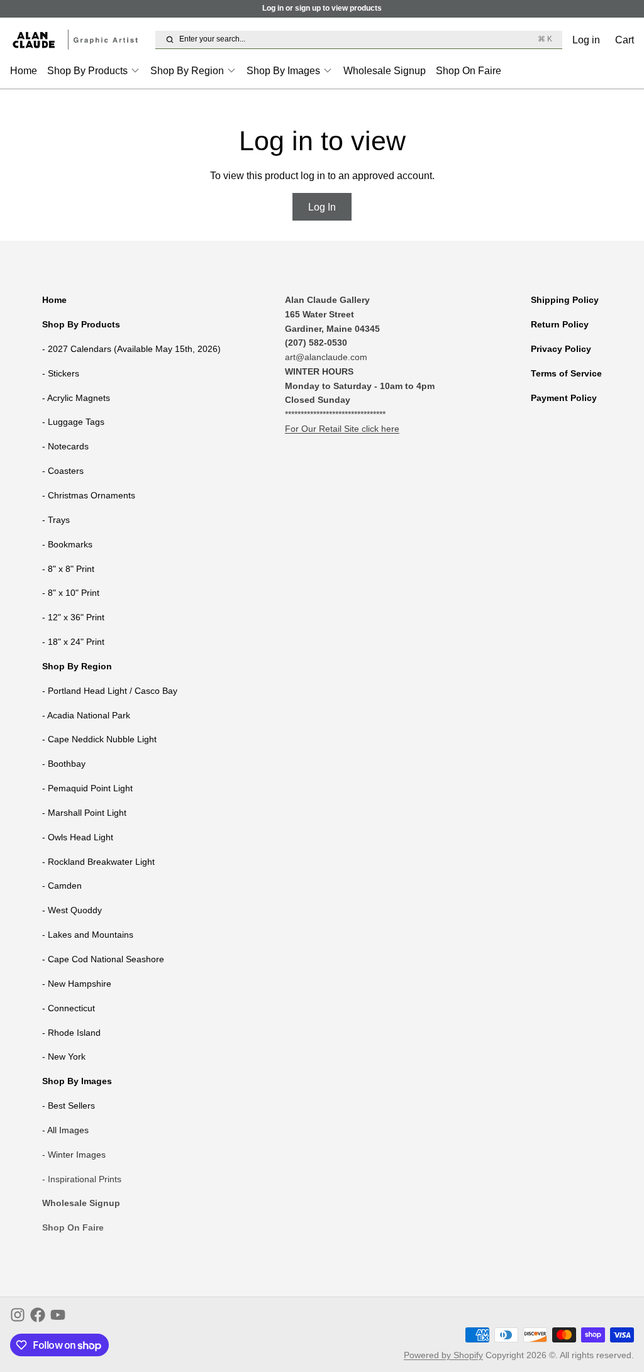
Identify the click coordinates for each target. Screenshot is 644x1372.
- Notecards (65, 446)
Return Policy (560, 324)
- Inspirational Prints (81, 1179)
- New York (64, 1056)
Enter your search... (365, 39)
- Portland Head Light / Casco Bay (109, 691)
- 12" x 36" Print (73, 617)
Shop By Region (187, 70)
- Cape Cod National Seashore (103, 959)
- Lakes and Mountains (87, 935)
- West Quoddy (72, 910)
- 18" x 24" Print (73, 642)
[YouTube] (57, 1314)
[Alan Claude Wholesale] (80, 40)
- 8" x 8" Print (68, 569)
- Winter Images (74, 1155)
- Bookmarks (67, 544)
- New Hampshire (76, 984)
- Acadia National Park (86, 715)
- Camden (62, 886)
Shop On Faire (468, 70)
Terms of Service (566, 373)
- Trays (56, 520)
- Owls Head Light (77, 837)
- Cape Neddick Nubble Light (99, 739)
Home (23, 70)
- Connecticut (68, 1008)
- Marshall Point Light (84, 813)
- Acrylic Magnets (76, 398)
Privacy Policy (561, 349)
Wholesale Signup (384, 70)
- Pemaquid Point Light (87, 788)
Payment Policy (564, 398)
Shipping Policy (565, 300)
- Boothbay (64, 764)
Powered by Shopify (443, 1355)
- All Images (65, 1130)
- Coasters (63, 471)
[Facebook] (37, 1314)
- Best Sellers (68, 1105)
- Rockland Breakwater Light (98, 862)
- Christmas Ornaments (88, 495)
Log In (322, 206)
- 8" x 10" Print (70, 593)
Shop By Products (87, 70)
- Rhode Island (71, 1033)
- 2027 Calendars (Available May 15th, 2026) (131, 349)
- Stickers (60, 373)
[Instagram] (17, 1314)
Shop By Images (283, 70)
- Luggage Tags (73, 422)
